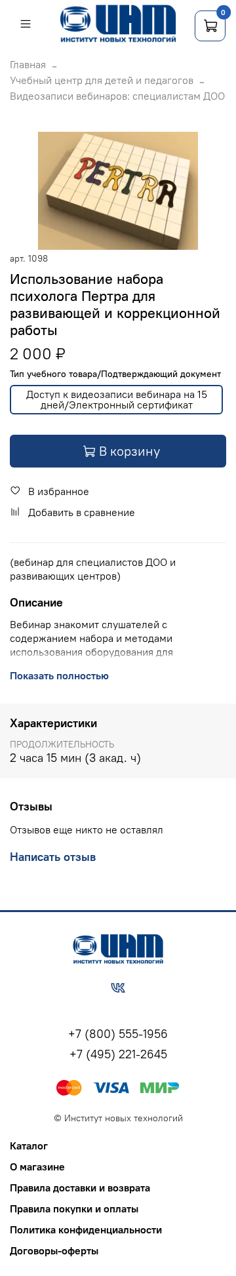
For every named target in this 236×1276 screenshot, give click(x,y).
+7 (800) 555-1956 (118, 1033)
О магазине (37, 1166)
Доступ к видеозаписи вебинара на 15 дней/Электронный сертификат (116, 399)
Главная (28, 64)
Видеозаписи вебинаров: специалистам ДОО (117, 95)
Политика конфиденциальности (86, 1229)
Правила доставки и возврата (80, 1187)
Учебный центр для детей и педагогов (101, 80)
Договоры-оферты (54, 1250)
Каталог (29, 1145)
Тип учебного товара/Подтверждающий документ (115, 374)
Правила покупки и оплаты (74, 1208)
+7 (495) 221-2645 (118, 1054)
